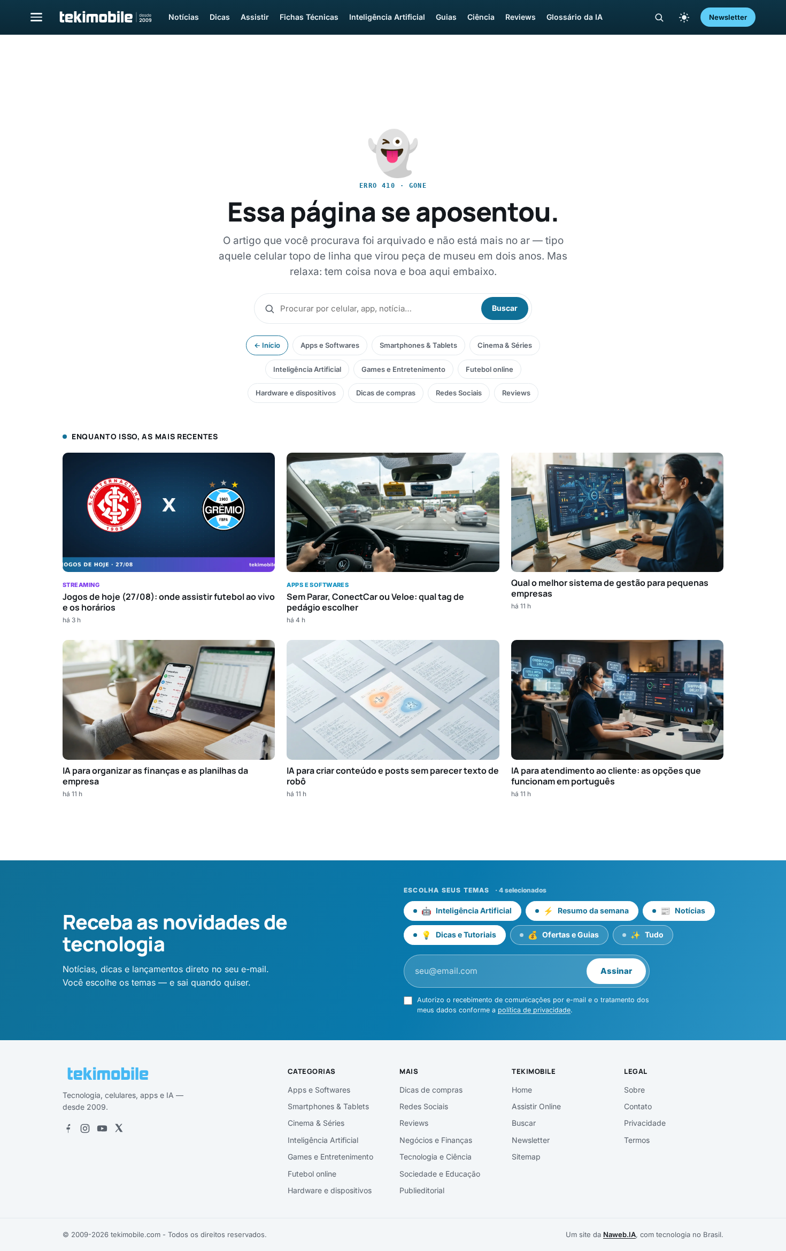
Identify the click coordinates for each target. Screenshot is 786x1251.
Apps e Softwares (329, 345)
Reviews (520, 16)
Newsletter (728, 17)
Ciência (481, 16)
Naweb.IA (619, 1234)
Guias (446, 16)
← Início (267, 345)
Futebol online (489, 369)
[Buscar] (659, 17)
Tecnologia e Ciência (435, 1156)
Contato (638, 1106)
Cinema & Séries (504, 345)
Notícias (183, 16)
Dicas (220, 16)
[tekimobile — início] (105, 17)
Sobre (634, 1089)
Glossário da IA (574, 16)
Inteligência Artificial (387, 16)
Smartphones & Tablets (418, 345)
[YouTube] (102, 1128)
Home (522, 1089)
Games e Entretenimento (403, 369)
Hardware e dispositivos (296, 392)
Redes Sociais (459, 392)
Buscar (505, 307)
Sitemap (526, 1156)
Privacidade (645, 1122)
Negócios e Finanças (435, 1140)
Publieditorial (421, 1190)
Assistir (255, 16)
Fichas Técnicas (309, 16)
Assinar (616, 971)
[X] (119, 1128)
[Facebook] (68, 1128)
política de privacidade (534, 1010)
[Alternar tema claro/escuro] (684, 17)
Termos (637, 1140)
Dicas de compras (385, 392)
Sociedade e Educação (439, 1173)
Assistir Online (536, 1106)
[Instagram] (85, 1128)
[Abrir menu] (36, 17)
